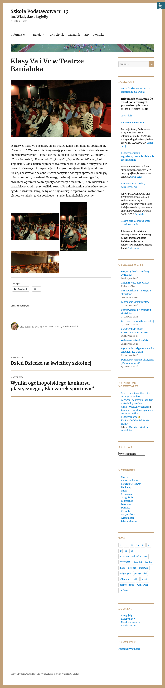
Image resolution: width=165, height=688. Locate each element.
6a (126, 551)
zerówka (124, 590)
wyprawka (142, 585)
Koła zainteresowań (131, 484)
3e (149, 545)
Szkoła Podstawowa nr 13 (39, 11)
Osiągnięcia (127, 497)
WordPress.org (128, 625)
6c (132, 551)
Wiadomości (71, 326)
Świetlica (125, 507)
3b (137, 545)
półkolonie (125, 579)
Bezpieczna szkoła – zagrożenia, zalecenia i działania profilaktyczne (137, 156)
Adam (124, 406)
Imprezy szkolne (129, 480)
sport (144, 579)
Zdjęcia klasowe (129, 521)
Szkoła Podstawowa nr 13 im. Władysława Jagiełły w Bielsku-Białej (45, 673)
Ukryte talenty (128, 514)
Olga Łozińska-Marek (31, 326)
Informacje (18, 34)
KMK (123, 420)
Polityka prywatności (129, 649)
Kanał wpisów (128, 618)
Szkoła (37, 34)
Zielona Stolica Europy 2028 (135, 282)
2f (132, 545)
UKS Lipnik (56, 34)
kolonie (132, 568)
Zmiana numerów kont (133, 122)
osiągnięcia (125, 573)
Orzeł (123, 393)
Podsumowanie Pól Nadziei (135, 340)
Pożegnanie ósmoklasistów (135, 302)
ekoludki (137, 562)
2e (126, 545)
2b (121, 545)
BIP (86, 34)
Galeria (124, 477)
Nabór (124, 490)
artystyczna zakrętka (130, 556)
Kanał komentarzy (130, 622)
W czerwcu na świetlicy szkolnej (137, 321)
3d (143, 545)
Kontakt (98, 34)
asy (145, 556)
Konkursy (126, 487)
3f (120, 551)
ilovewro (125, 400)
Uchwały (125, 511)
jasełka (148, 562)
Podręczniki (127, 501)
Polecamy (126, 504)
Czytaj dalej (126, 115)
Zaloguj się (126, 615)
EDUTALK (125, 562)
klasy (122, 568)
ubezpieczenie (127, 585)
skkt (136, 579)
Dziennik (74, 34)
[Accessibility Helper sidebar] (161, 5)
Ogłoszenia (126, 494)
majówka (143, 568)
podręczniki (140, 573)
